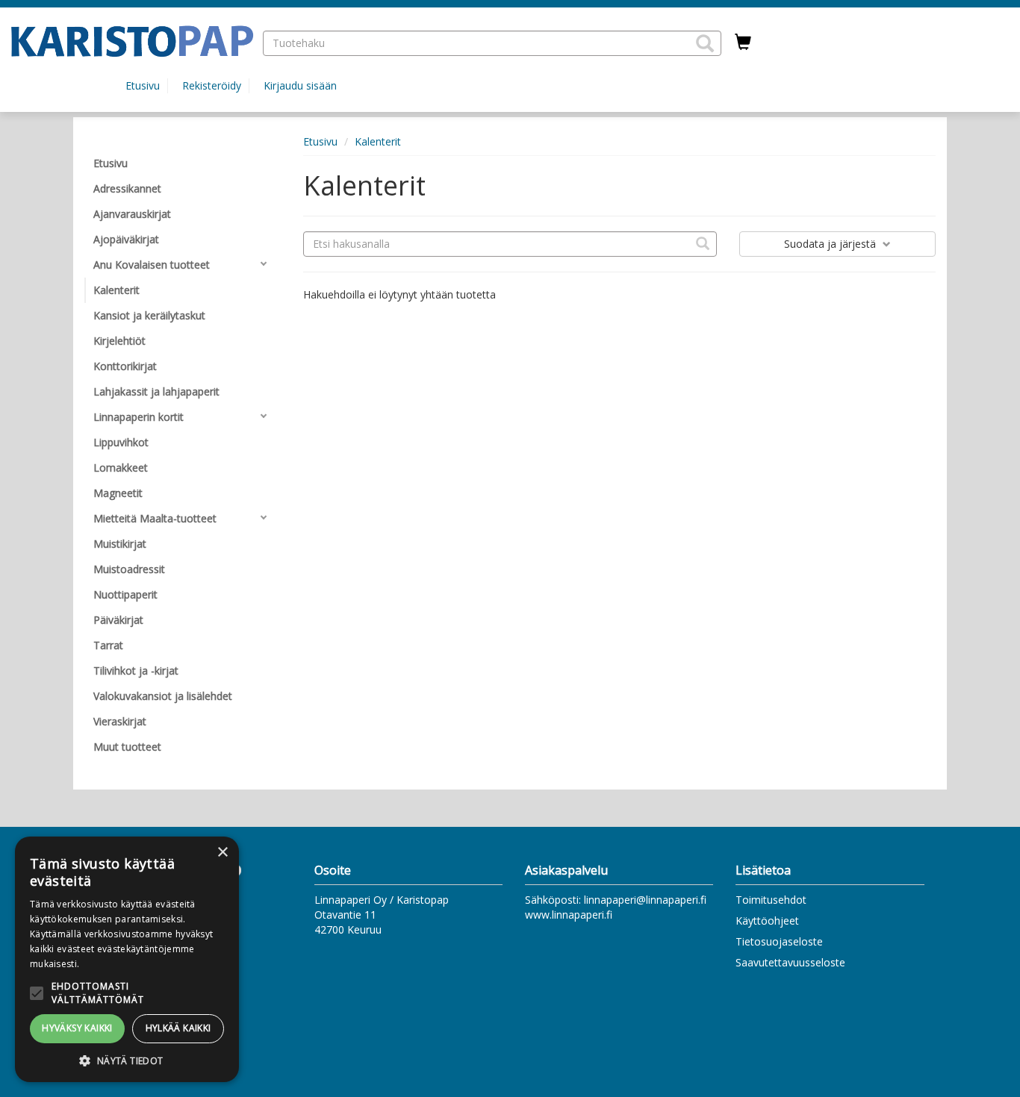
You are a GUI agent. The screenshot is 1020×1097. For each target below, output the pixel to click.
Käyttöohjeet (767, 920)
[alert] (127, 959)
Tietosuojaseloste (779, 941)
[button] (705, 43)
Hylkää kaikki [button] (178, 1028)
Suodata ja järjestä (831, 244)
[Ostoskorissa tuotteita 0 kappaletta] (743, 42)
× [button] (222, 852)
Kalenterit (378, 141)
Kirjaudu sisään (300, 85)
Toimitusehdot (771, 900)
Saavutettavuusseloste (790, 962)
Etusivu (142, 85)
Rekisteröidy (211, 85)
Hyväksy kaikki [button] (77, 1028)
